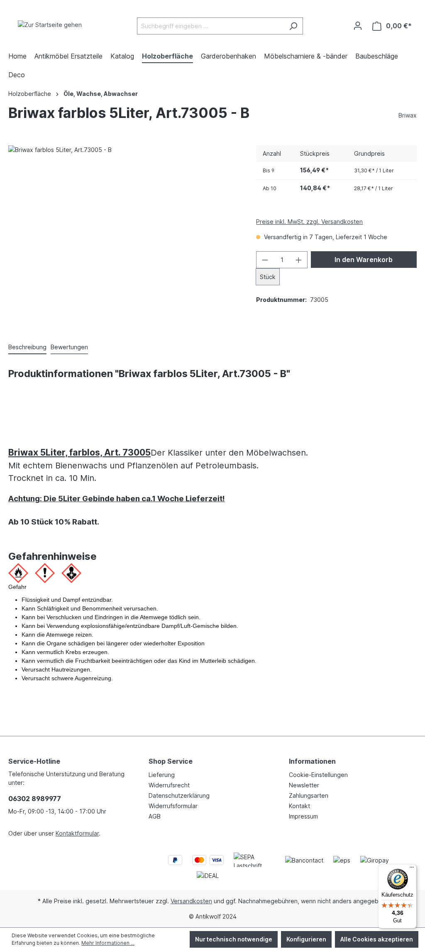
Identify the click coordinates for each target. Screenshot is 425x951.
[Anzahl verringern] (265, 259)
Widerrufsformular (173, 805)
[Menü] (412, 869)
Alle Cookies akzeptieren (376, 939)
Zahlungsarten (308, 795)
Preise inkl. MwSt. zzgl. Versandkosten (309, 221)
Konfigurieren (306, 939)
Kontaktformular (77, 833)
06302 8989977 (34, 798)
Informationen (312, 761)
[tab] (27, 347)
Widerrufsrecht (169, 785)
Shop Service (171, 761)
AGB (155, 816)
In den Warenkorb (364, 259)
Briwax (407, 115)
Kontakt (299, 805)
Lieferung (162, 774)
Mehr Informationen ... (107, 943)
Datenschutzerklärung (179, 795)
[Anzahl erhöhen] (299, 259)
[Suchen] (293, 25)
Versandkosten (191, 900)
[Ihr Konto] (357, 26)
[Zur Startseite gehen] (49, 24)
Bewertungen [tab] (69, 346)
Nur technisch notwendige (233, 939)
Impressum (303, 816)
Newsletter (304, 785)
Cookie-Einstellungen (318, 774)
